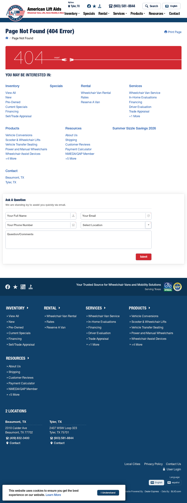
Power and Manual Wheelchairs (26, 149)
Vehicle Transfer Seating (21, 144)
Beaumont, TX (14, 177)
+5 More (70, 158)
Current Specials (16, 107)
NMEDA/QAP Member (79, 154)
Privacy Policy (153, 464)
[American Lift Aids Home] (6, 38)
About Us (71, 135)
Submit (143, 256)
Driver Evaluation (140, 107)
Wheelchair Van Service (144, 93)
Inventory (70, 13)
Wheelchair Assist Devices (22, 154)
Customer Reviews (77, 144)
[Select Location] (116, 225)
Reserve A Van (90, 102)
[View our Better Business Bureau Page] (100, 6)
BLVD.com (176, 491)
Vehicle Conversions (18, 135)
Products (137, 13)
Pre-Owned (12, 102)
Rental (102, 13)
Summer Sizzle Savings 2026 (134, 128)
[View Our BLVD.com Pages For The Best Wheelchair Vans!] (23, 286)
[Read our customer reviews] (94, 6)
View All (10, 93)
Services (119, 13)
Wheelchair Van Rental (96, 93)
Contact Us (173, 464)
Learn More (53, 495)
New (8, 97)
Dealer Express (152, 491)
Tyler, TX (75, 6)
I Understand (108, 492)
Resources (156, 13)
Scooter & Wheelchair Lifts (22, 140)
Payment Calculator (78, 149)
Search (154, 6)
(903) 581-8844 (124, 6)
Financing (11, 111)
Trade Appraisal (139, 111)
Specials (89, 13)
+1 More (134, 116)
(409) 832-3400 (19, 438)
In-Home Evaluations (143, 97)
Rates (85, 97)
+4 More (10, 158)
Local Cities (132, 464)
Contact (174, 13)
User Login (173, 469)
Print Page (174, 32)
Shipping (71, 140)
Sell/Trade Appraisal (18, 116)
